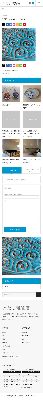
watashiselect (13, 70)
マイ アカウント (26, 336)
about (4, 332)
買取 (3, 339)
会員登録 (24, 332)
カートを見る (25, 343)
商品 (6, 286)
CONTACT (5, 343)
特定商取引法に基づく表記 (10, 356)
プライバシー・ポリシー (9, 353)
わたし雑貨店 (11, 3)
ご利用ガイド (6, 346)
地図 (3, 349)
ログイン (24, 339)
